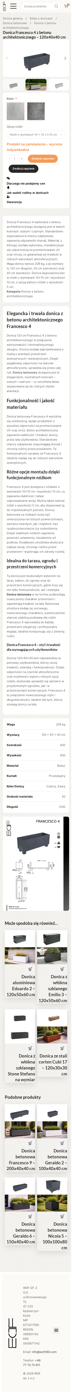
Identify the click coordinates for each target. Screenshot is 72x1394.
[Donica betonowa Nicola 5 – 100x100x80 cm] (52, 1185)
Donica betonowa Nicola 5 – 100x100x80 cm (55, 1235)
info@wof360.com (44, 1352)
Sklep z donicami (41, 18)
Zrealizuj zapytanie (23, 168)
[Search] (56, 6)
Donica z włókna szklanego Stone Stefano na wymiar (21, 1067)
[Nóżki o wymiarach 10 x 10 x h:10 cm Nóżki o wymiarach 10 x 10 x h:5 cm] (36, 135)
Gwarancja (14, 202)
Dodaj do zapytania (43, 158)
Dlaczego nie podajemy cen (26, 183)
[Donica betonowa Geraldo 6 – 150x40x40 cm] (20, 1185)
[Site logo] (4, 6)
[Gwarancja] (8, 196)
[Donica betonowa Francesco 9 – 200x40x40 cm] (20, 1112)
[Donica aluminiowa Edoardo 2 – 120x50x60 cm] (20, 938)
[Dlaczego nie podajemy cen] (8, 178)
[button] (7, 58)
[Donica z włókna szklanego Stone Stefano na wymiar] (20, 1018)
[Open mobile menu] (13, 6)
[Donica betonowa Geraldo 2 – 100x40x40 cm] (52, 1112)
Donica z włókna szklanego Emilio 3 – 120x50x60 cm (53, 988)
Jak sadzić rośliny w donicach (28, 193)
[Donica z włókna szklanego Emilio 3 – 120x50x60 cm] (52, 938)
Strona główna (13, 18)
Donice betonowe (15, 23)
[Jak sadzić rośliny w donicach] (8, 187)
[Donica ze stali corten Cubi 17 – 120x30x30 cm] (52, 1018)
